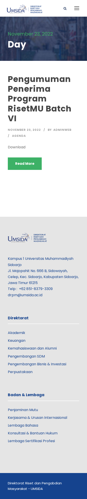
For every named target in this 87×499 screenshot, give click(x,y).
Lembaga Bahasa (23, 425)
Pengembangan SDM (26, 356)
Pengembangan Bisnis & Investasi (37, 364)
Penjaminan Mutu (23, 409)
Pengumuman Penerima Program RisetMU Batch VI (40, 98)
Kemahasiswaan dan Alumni (32, 348)
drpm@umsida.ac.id (25, 295)
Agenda (19, 136)
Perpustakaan (20, 371)
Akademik (16, 332)
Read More (24, 163)
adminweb (62, 130)
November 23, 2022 (24, 130)
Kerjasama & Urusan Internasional (37, 417)
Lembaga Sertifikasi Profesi (31, 440)
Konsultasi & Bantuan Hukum (33, 433)
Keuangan (16, 340)
